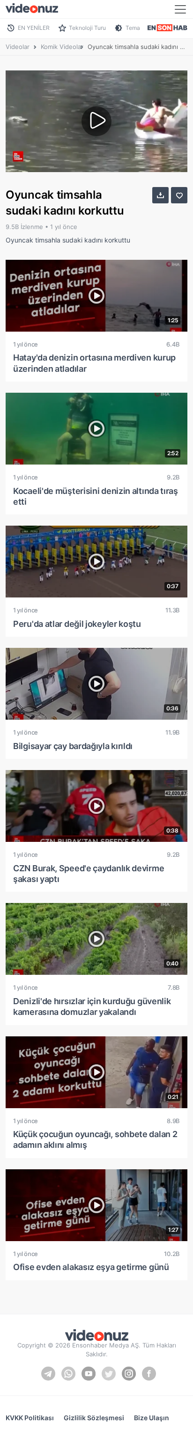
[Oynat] (96, 121)
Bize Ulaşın (151, 1418)
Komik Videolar (62, 46)
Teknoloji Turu (87, 27)
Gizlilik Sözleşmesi (94, 1418)
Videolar (18, 46)
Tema (133, 27)
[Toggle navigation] (180, 9)
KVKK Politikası (30, 1418)
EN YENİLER (34, 27)
